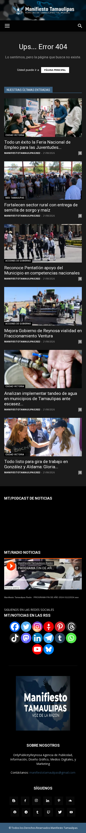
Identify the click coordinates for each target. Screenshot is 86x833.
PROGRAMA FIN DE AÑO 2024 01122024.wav (56, 597)
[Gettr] (48, 626)
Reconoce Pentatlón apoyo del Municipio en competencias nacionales (42, 270)
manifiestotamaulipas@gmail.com (52, 772)
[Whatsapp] (71, 638)
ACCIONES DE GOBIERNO (18, 260)
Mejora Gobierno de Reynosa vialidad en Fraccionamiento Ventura (43, 333)
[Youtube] (71, 812)
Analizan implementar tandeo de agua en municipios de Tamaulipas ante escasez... (40, 398)
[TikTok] (15, 638)
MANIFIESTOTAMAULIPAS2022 (22, 152)
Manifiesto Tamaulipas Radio (18, 597)
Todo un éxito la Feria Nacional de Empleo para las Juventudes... (37, 145)
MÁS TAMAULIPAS (14, 197)
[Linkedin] (37, 638)
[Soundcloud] (70, 801)
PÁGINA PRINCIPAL (55, 70)
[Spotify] (15, 812)
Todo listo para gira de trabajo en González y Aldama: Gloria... (36, 464)
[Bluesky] (48, 649)
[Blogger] (14, 801)
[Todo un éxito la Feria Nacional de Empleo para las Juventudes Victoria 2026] (43, 117)
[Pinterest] (60, 626)
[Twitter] (26, 626)
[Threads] (71, 626)
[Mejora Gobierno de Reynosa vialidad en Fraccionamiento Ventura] (43, 306)
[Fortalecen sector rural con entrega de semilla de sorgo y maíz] (43, 180)
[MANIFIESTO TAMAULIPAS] (43, 10)
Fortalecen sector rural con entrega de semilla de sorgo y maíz (41, 207)
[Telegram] (48, 638)
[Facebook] (15, 626)
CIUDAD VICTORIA (14, 135)
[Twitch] (48, 812)
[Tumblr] (60, 638)
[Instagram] (37, 626)
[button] (80, 26)
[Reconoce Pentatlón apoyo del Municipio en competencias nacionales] (43, 243)
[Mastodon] (26, 638)
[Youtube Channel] (37, 649)
